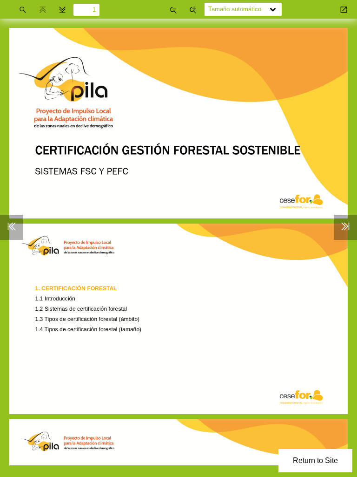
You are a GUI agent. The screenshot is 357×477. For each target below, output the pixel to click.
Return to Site (315, 460)
